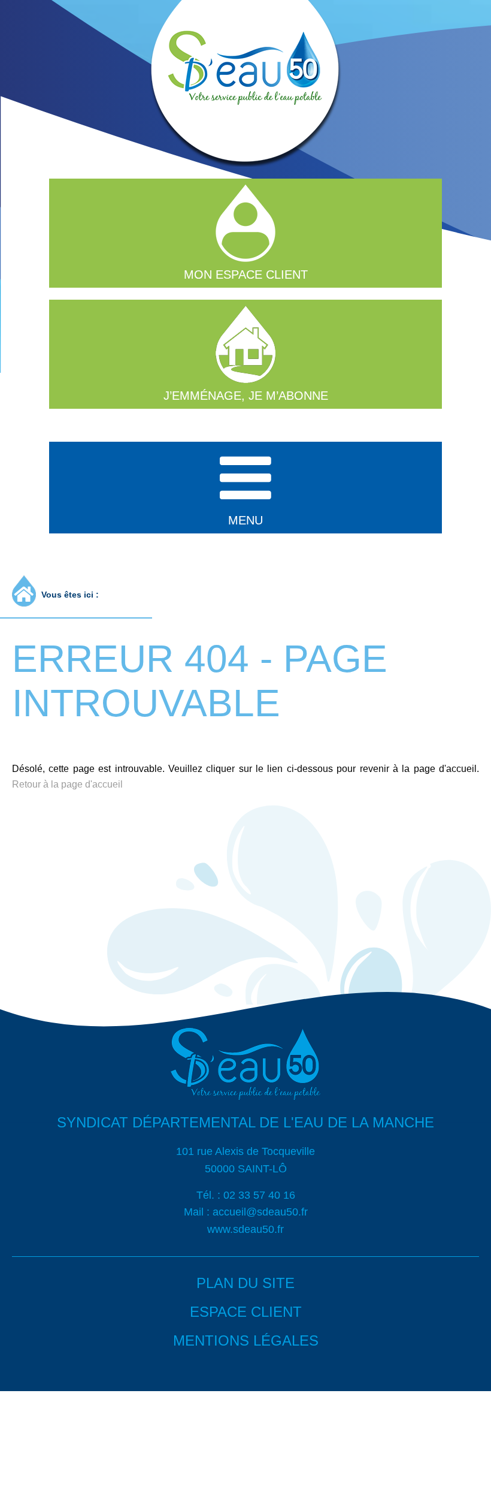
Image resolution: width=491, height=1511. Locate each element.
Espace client (246, 1312)
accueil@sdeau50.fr (260, 1212)
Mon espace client (246, 274)
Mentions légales (246, 1340)
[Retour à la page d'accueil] (245, 1108)
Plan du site (245, 1283)
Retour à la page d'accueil (67, 784)
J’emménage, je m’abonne (245, 395)
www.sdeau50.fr (245, 1229)
